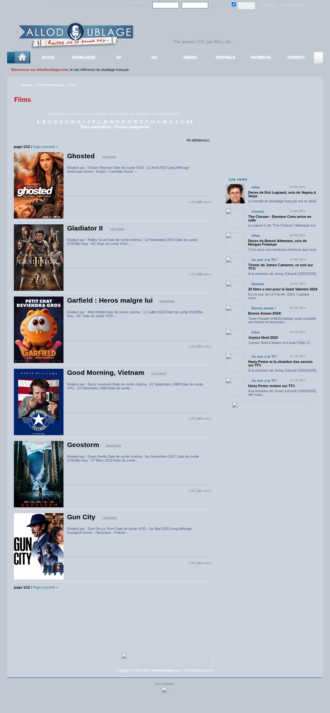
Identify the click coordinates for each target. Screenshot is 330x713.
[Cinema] (257, 211)
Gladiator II (85, 228)
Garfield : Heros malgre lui (110, 300)
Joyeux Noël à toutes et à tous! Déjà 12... (280, 343)
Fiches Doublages (51, 85)
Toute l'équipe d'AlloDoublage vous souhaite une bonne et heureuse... (282, 320)
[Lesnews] (238, 179)
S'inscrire (269, 5)
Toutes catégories (131, 126)
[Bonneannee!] (263, 308)
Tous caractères (95, 126)
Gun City (81, 517)
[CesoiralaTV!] (264, 259)
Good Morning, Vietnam (105, 372)
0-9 (189, 122)
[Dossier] (257, 284)
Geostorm (83, 445)
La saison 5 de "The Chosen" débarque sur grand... (282, 227)
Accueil (26, 85)
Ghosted (81, 156)
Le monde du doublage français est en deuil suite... (282, 203)
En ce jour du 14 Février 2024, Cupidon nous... (278, 296)
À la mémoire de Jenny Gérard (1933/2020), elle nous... (282, 275)
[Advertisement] (271, 134)
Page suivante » (45, 147)
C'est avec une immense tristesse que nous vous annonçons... (282, 251)
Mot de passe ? (293, 5)
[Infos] (255, 187)
